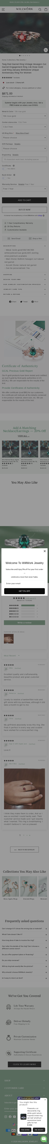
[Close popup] (45, 1100)
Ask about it (39, 1130)
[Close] (45, 551)
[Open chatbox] (43, 1139)
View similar (25, 1130)
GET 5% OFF (24, 591)
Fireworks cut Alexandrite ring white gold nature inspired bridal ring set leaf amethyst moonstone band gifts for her (35, 1115)
